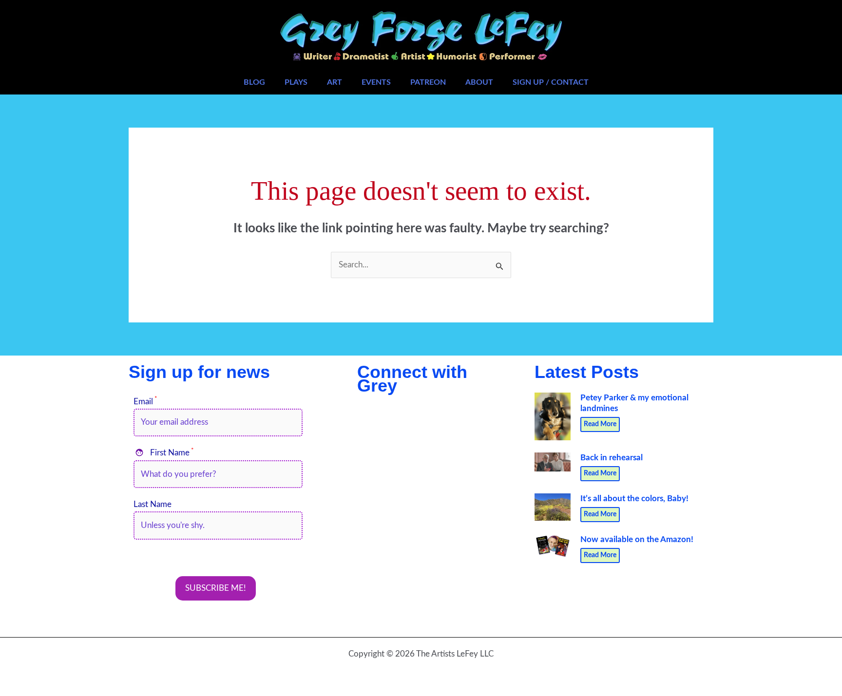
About (479, 82)
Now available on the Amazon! (636, 539)
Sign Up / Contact (551, 82)
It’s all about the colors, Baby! (634, 498)
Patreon (428, 82)
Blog (254, 82)
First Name (164, 453)
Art (334, 82)
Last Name (153, 504)
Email (145, 401)
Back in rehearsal (611, 457)
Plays (296, 82)
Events (376, 82)
